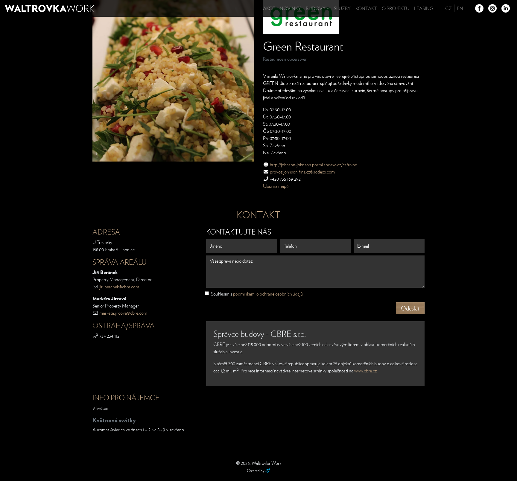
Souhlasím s (257, 293)
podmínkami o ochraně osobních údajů (268, 293)
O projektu (395, 8)
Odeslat (410, 308)
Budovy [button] (316, 8)
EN (460, 8)
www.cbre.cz (365, 370)
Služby (342, 8)
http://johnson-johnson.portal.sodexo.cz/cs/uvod (313, 164)
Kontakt (366, 8)
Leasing (423, 8)
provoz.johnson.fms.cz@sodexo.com (302, 171)
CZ (448, 8)
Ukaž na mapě (275, 186)
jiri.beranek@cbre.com (119, 286)
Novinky (290, 8)
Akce (269, 8)
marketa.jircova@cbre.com (123, 313)
